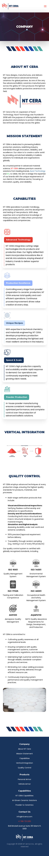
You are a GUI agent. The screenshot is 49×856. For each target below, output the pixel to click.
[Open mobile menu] (45, 6)
